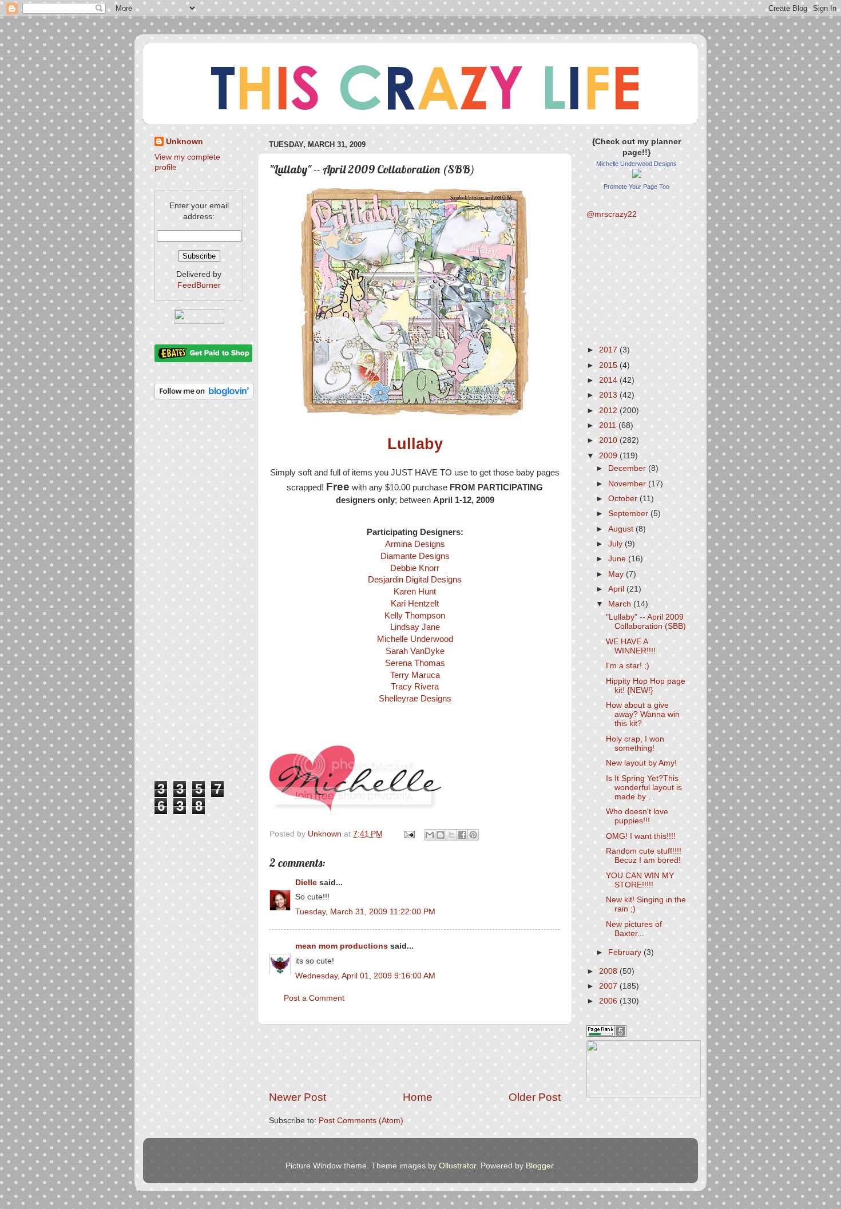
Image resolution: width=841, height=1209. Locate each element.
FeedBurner (199, 285)
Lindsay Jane (415, 627)
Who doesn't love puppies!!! (637, 816)
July (616, 544)
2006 (609, 1001)
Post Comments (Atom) (361, 1120)
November (628, 483)
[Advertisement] (415, 1057)
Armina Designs (415, 544)
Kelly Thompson (414, 615)
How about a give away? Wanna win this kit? (643, 714)
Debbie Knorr (414, 568)
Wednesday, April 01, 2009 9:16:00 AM (365, 976)
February (626, 952)
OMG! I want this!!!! (641, 836)
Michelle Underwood (415, 639)
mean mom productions (341, 946)
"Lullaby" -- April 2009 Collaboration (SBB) (646, 622)
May (617, 574)
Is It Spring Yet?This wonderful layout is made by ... (644, 787)
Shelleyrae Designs (415, 698)
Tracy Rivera (415, 686)
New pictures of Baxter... (634, 929)
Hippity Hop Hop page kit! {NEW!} (645, 686)
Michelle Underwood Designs (636, 163)
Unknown (184, 141)
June (618, 558)
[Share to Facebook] (462, 835)
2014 (609, 380)
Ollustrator (457, 1166)
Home (418, 1097)
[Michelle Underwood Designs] (636, 175)
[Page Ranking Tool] (606, 1034)
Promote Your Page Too (636, 186)
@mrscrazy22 (611, 214)
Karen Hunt (415, 591)
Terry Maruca (415, 675)
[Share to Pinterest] (473, 835)
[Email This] (429, 835)
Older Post (535, 1097)
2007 (609, 986)
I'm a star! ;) (627, 665)
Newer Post (297, 1097)
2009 (609, 455)
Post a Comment (314, 998)
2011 (608, 425)
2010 (609, 440)
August (622, 529)
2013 (609, 395)
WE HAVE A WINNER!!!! (631, 646)
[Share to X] (451, 835)
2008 (609, 971)
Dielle (306, 882)
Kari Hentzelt (415, 603)
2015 (609, 365)
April (617, 589)
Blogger (539, 1166)
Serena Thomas (415, 663)
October (624, 498)
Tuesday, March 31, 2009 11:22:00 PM (365, 911)
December (628, 468)
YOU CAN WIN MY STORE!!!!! (640, 880)
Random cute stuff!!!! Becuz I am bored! (643, 856)
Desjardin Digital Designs (415, 579)
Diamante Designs (415, 556)
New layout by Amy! (641, 763)
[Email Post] (408, 834)
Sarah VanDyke (415, 651)
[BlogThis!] (440, 835)
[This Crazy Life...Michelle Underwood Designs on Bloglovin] (203, 397)
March (620, 604)
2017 (609, 350)
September (629, 513)
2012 (609, 410)
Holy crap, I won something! (635, 743)
